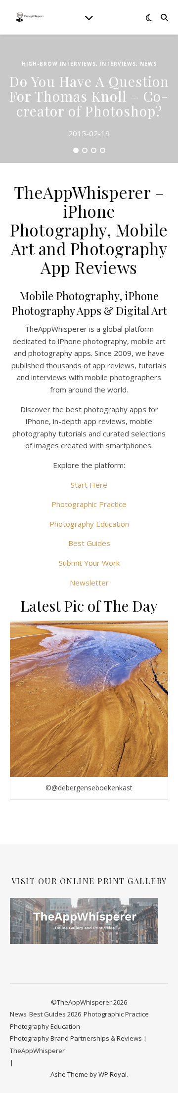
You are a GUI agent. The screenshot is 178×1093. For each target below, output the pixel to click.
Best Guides (89, 543)
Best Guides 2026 (55, 1014)
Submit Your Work (89, 563)
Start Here (89, 485)
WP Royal (112, 1074)
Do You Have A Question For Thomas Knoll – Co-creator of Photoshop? (89, 96)
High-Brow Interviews (59, 63)
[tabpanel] (89, 99)
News (148, 63)
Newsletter (89, 582)
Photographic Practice (89, 504)
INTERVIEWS (118, 63)
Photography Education (89, 524)
